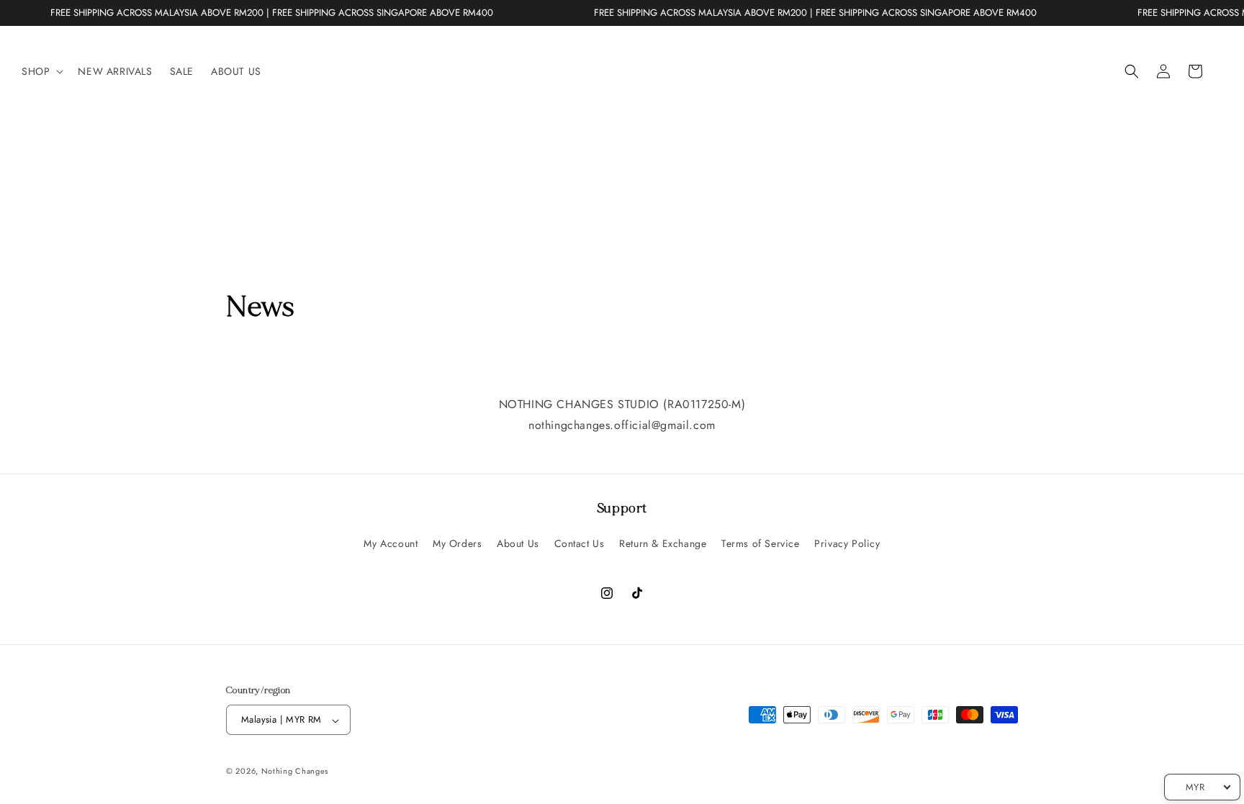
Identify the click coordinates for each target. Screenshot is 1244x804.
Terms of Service (760, 543)
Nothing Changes (295, 771)
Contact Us (579, 543)
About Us (518, 543)
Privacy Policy (847, 543)
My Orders (457, 543)
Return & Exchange (662, 543)
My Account (391, 543)
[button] (41, 71)
